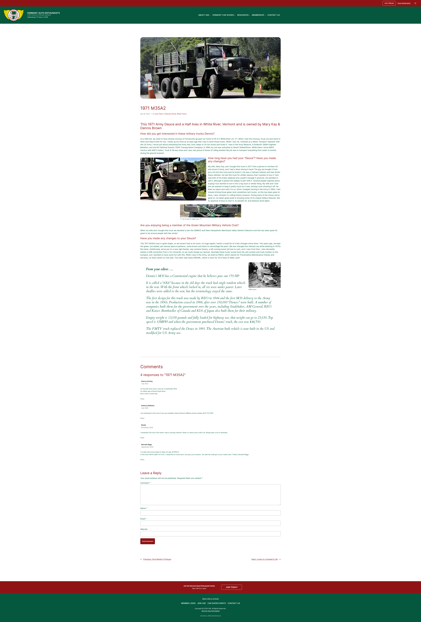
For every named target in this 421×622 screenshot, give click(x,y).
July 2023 (144, 384)
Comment (145, 483)
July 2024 (144, 408)
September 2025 (147, 447)
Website (143, 529)
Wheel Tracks (182, 114)
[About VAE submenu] (210, 15)
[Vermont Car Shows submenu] (234, 15)
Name (143, 508)
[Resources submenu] (249, 15)
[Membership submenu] (265, 15)
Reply (142, 399)
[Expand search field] (415, 3)
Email (143, 519)
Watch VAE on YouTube (210, 599)
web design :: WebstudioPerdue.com (210, 615)
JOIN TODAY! (231, 587)
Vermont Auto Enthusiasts (43, 13)
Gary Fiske (159, 114)
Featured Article (170, 114)
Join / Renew (389, 3)
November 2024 (147, 427)
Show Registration (404, 3)
